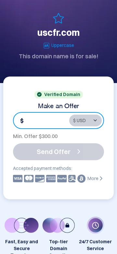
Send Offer (54, 152)
